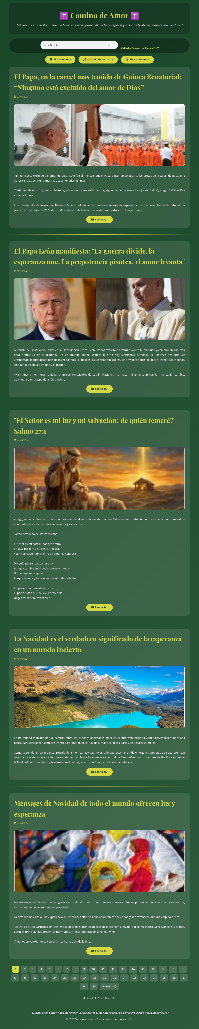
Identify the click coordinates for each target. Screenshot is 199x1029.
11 (103, 969)
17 (163, 969)
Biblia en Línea (62, 59)
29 (104, 977)
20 (15, 977)
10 (93, 969)
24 (54, 977)
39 (94, 986)
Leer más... (101, 219)
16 (153, 969)
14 (133, 969)
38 (84, 986)
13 (123, 969)
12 (113, 969)
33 (144, 977)
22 (34, 977)
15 (143, 969)
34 (154, 977)
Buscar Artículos (139, 59)
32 (134, 977)
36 (174, 977)
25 (64, 977)
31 (124, 977)
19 (182, 969)
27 (84, 977)
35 (164, 977)
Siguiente (109, 986)
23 (44, 977)
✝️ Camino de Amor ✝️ (99, 15)
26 (74, 977)
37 (184, 977)
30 (114, 977)
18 (172, 969)
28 (94, 977)
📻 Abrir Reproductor (100, 59)
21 (24, 977)
